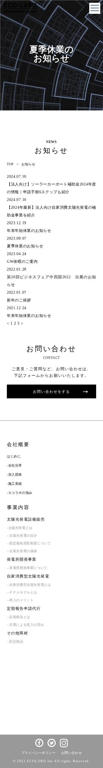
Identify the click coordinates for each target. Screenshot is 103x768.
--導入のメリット (20, 600)
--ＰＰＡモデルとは (22, 592)
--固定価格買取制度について (29, 543)
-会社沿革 (14, 465)
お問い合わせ (71, 753)
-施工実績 (14, 484)
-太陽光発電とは (19, 528)
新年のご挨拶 (19, 300)
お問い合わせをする (51, 392)
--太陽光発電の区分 (22, 535)
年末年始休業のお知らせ (29, 231)
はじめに (14, 456)
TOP (10, 164)
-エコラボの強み (19, 493)
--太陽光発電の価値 (22, 551)
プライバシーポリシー (38, 753)
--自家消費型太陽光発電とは (29, 585)
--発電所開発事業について (27, 568)
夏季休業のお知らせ (25, 246)
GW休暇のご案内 (22, 261)
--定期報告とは (18, 617)
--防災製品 (15, 641)
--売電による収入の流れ (25, 625)
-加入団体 (14, 474)
